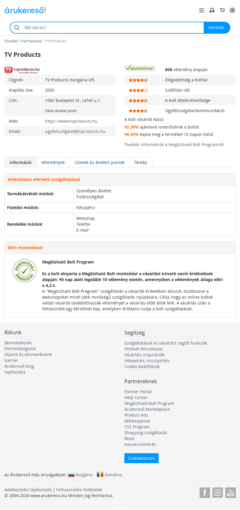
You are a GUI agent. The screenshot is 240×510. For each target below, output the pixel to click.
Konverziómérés (140, 444)
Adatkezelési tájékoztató (28, 489)
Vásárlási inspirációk (144, 354)
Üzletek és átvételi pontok (99, 162)
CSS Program (137, 426)
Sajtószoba (14, 372)
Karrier (11, 360)
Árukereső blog (19, 366)
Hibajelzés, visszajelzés (146, 360)
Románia (113, 474)
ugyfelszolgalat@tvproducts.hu (75, 131)
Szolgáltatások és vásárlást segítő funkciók (165, 343)
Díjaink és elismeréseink (28, 354)
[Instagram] (217, 492)
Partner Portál (138, 391)
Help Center (136, 397)
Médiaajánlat (137, 421)
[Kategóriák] (201, 10)
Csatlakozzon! (141, 458)
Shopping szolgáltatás (145, 432)
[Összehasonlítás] (212, 10)
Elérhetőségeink (20, 348)
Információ (20, 162)
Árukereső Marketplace (147, 409)
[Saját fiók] (232, 10)
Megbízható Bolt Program (149, 403)
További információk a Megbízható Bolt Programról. (174, 144)
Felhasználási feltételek (79, 489)
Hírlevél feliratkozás (143, 349)
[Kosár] (222, 10)
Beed (129, 438)
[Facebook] (205, 492)
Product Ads (136, 415)
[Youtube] (230, 492)
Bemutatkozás (18, 342)
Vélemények (53, 162)
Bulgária (84, 474)
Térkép (140, 162)
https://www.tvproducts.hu (71, 121)
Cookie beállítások (142, 366)
